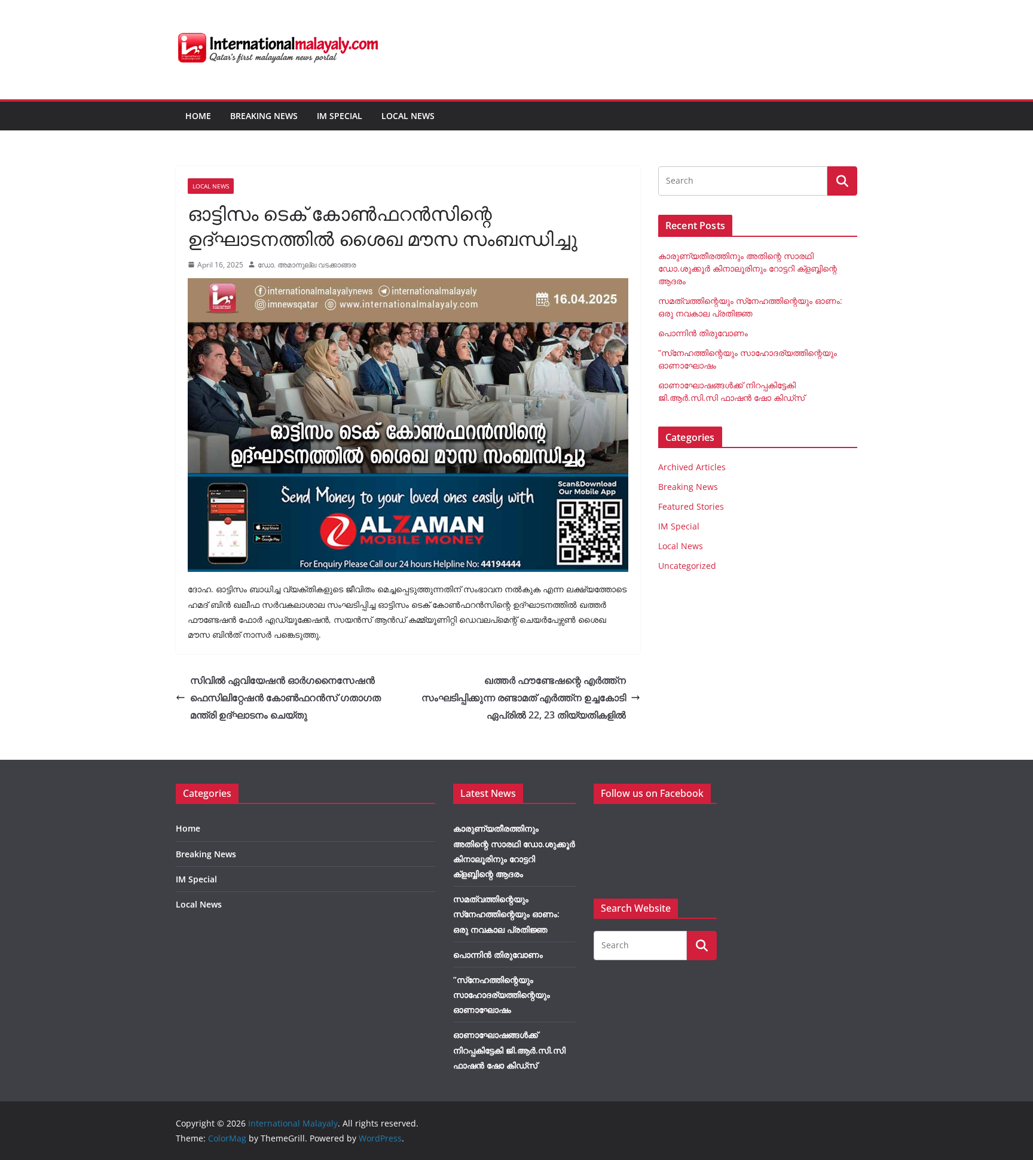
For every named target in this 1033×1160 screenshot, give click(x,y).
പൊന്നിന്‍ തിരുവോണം (703, 333)
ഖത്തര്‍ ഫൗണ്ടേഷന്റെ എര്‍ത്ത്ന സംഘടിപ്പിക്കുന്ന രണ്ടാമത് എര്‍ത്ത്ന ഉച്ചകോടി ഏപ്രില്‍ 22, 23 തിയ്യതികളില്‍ (523, 697)
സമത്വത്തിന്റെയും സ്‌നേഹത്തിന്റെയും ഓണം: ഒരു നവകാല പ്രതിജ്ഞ (506, 913)
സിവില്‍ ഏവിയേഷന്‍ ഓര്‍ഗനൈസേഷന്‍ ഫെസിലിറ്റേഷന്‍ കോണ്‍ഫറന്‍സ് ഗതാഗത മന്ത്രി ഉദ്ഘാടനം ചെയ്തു (285, 697)
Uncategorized (687, 565)
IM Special (339, 115)
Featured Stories (691, 506)
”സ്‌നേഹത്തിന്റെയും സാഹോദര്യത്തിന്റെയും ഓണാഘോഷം (501, 994)
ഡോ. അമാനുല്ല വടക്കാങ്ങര (307, 265)
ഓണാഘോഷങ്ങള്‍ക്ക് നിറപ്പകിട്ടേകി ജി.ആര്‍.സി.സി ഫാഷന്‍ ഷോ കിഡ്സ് (509, 1049)
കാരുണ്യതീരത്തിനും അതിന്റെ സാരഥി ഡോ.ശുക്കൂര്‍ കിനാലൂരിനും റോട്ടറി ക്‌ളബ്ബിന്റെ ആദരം (747, 268)
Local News (408, 115)
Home (198, 115)
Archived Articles (692, 467)
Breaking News (264, 115)
